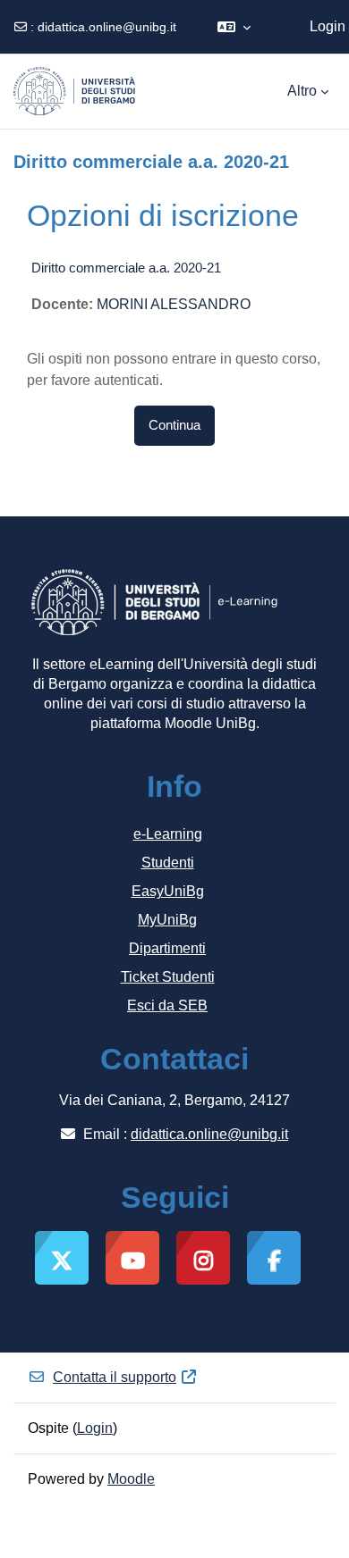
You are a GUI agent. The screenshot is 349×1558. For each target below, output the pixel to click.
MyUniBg (167, 919)
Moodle (131, 1479)
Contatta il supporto (114, 1377)
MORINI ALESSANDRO (174, 304)
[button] (234, 27)
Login (327, 26)
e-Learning (167, 834)
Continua (174, 425)
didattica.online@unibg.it (107, 27)
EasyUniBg (168, 891)
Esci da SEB (167, 1005)
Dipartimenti (167, 948)
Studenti (167, 862)
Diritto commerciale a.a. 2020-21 (126, 267)
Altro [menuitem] (302, 90)
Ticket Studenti (168, 976)
